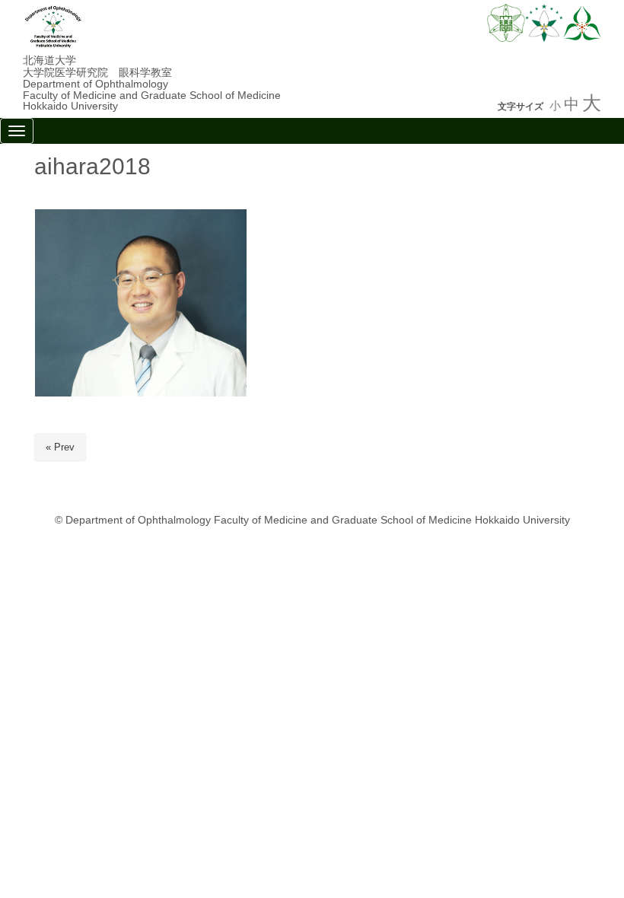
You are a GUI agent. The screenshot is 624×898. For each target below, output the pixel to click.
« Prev (60, 447)
